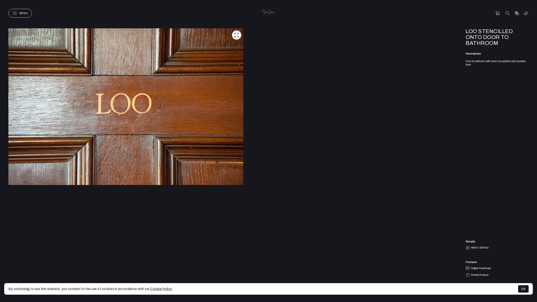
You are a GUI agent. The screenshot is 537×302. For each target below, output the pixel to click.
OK (523, 289)
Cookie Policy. (161, 289)
